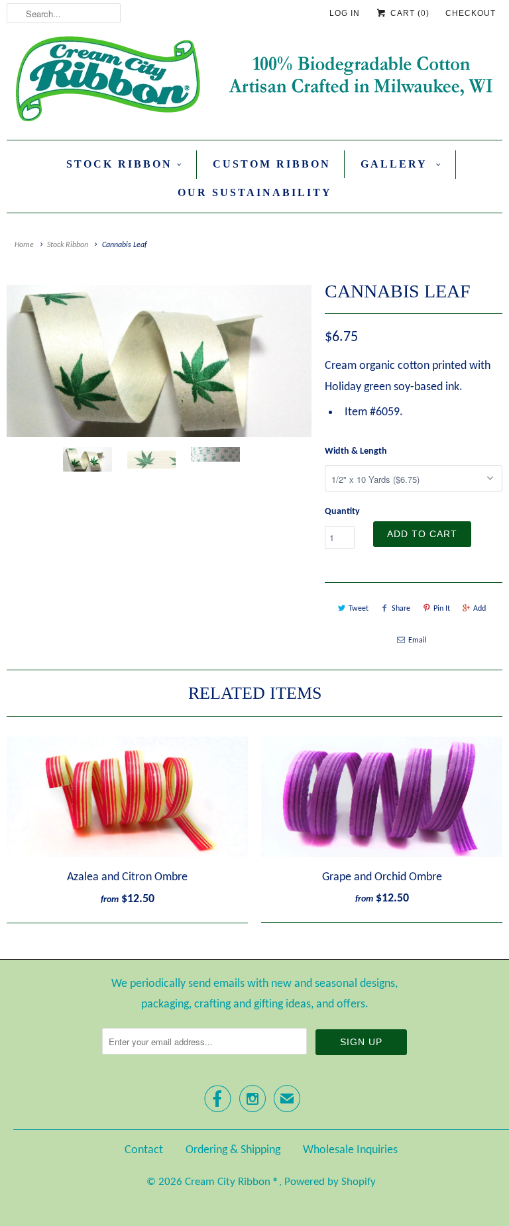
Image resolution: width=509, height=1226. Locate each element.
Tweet (358, 609)
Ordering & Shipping (233, 1150)
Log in (344, 13)
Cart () (408, 13)
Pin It (441, 609)
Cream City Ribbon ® (232, 1182)
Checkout (470, 13)
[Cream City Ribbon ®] (254, 81)
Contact (144, 1150)
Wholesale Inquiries (350, 1150)
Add (479, 609)
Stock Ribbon (119, 164)
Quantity (342, 512)
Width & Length (356, 451)
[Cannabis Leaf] (159, 361)
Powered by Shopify (330, 1182)
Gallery (396, 164)
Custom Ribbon (272, 164)
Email (417, 640)
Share (401, 609)
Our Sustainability (255, 192)
